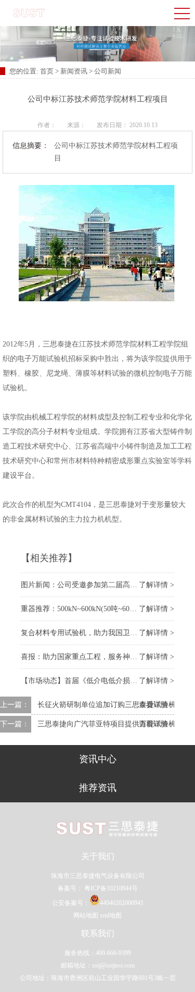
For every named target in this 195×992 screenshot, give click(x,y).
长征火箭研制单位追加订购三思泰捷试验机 (106, 705)
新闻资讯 (73, 71)
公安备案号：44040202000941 (98, 903)
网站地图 (85, 915)
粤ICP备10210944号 (110, 888)
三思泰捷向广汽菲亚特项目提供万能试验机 (106, 724)
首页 (47, 71)
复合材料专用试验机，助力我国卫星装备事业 (93, 633)
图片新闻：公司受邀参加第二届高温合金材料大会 (101, 585)
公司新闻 (107, 71)
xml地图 (111, 915)
